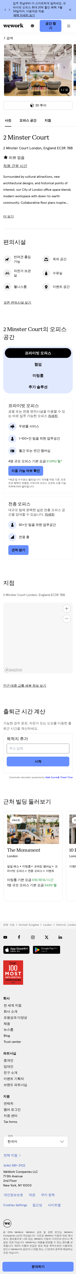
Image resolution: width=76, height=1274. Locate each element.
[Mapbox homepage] (13, 670)
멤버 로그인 (12, 1109)
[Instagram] (33, 937)
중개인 (8, 1060)
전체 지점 (8, 924)
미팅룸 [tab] (38, 375)
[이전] (5, 10)
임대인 (8, 1066)
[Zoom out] (67, 619)
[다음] (9, 10)
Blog (7, 1035)
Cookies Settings (15, 1205)
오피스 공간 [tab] (27, 120)
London (47, 924)
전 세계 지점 (12, 1005)
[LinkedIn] (60, 937)
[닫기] (70, 9)
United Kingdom (29, 924)
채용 (7, 1023)
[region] (38, 638)
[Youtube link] (5, 937)
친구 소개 (10, 1072)
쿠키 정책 (48, 1195)
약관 (32, 1195)
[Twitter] (47, 937)
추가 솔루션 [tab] (38, 387)
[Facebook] (19, 937)
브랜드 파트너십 (15, 1085)
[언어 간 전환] (32, 26)
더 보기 (8, 216)
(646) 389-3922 (14, 1165)
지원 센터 (10, 1115)
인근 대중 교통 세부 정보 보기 (24, 685)
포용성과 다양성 (15, 1017)
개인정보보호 (13, 1195)
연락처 (8, 1103)
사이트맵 (54, 1205)
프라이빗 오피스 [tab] (38, 353)
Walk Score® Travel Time (59, 777)
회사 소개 (10, 1011)
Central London (66, 924)
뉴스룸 (8, 1029)
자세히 (53, 416)
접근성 (37, 1205)
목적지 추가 (17, 739)
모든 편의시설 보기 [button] (17, 302)
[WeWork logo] (13, 25)
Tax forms (10, 1121)
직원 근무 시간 (15, 166)
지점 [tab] (48, 120)
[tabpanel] (38, 79)
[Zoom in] (67, 608)
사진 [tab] (8, 120)
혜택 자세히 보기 (24, 15)
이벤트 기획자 (14, 1078)
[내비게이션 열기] (69, 26)
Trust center (12, 1041)
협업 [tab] (38, 364)
